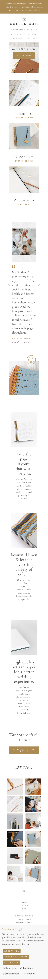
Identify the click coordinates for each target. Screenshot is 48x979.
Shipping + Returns (24, 916)
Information (18, 30)
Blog (27, 39)
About (24, 902)
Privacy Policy (24, 919)
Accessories (30, 34)
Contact (24, 905)
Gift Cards (17, 39)
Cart (34, 39)
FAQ (24, 909)
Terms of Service (24, 922)
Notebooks (17, 34)
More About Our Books (24, 750)
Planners (32, 30)
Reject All (11, 963)
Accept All (11, 951)
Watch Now (24, 55)
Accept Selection (16, 957)
